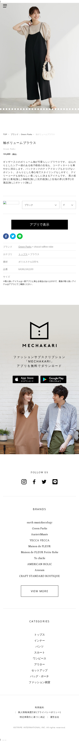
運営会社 (54, 717)
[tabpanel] (39, 58)
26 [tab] (64, 109)
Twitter (13, 236)
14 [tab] (29, 109)
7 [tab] (9, 109)
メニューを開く (5, 6)
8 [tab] (12, 109)
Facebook (6, 236)
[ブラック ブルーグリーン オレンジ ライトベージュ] (40, 205)
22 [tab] (52, 109)
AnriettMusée (39, 534)
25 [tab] (61, 109)
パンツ (39, 646)
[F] (68, 205)
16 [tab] (35, 109)
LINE (20, 236)
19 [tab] (43, 109)
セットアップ (39, 670)
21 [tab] (49, 109)
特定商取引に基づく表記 (32, 717)
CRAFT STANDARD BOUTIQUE (39, 576)
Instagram (24, 482)
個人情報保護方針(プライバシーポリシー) (39, 712)
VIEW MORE (39, 591)
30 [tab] (75, 109)
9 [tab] (15, 109)
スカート (39, 652)
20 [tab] (46, 109)
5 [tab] (3, 109)
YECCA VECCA (39, 540)
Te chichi (39, 558)
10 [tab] (17, 109)
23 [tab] (55, 109)
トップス (39, 634)
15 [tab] (32, 109)
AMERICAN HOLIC (39, 564)
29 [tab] (72, 109)
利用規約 (39, 707)
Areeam (39, 570)
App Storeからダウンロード (26, 379)
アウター (39, 664)
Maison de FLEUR (39, 546)
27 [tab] (66, 109)
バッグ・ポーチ (39, 676)
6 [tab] (6, 109)
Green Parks (39, 528)
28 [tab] (69, 109)
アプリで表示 (39, 224)
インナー (39, 640)
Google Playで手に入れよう (53, 379)
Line (55, 482)
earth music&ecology (39, 523)
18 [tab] (41, 109)
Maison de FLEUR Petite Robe (39, 552)
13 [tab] (26, 109)
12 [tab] (23, 109)
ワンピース (39, 658)
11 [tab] (20, 109)
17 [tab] (38, 109)
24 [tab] (58, 109)
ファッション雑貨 (39, 682)
